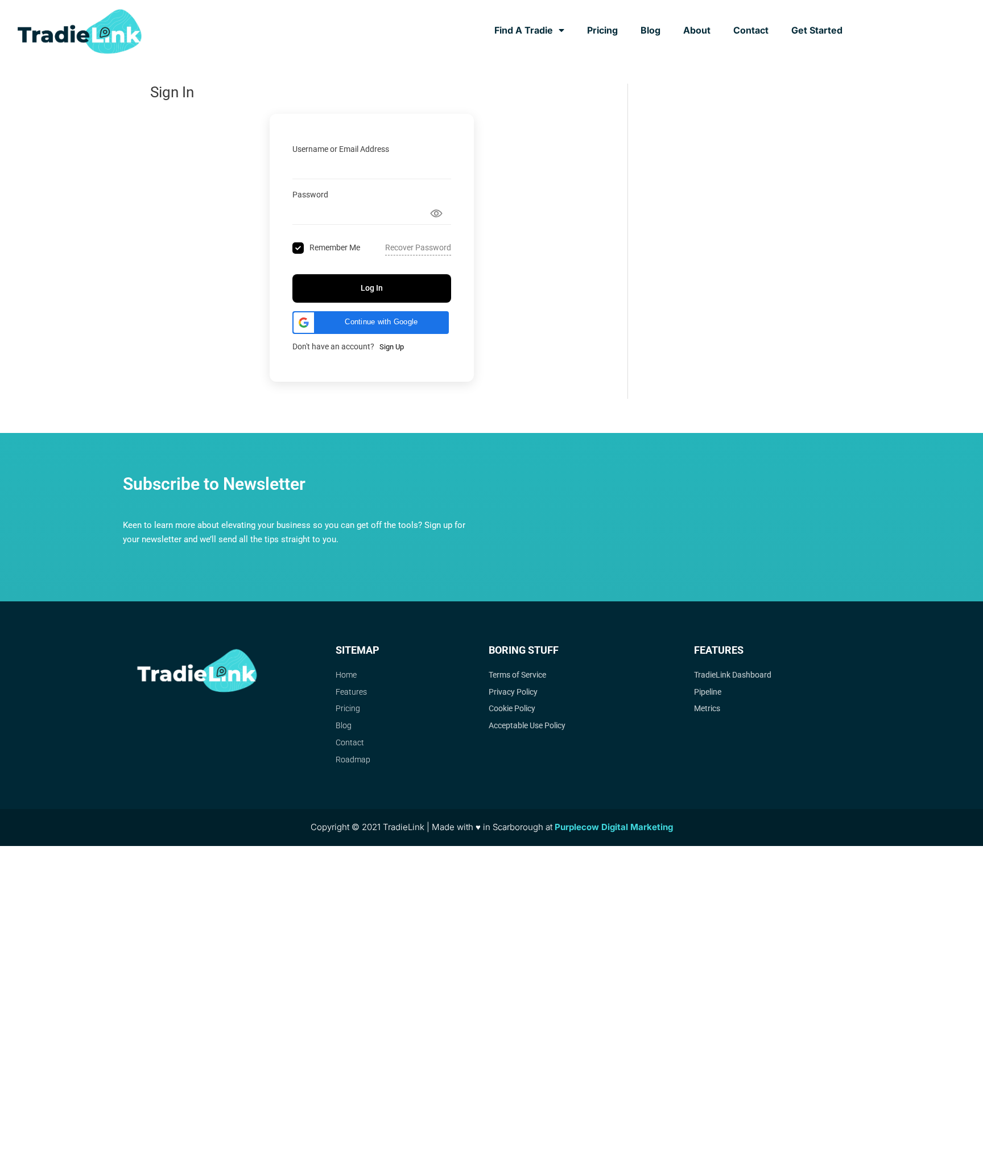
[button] (370, 322)
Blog (650, 30)
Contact (751, 30)
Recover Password (418, 247)
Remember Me (334, 247)
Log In (372, 287)
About (697, 30)
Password (310, 194)
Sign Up (391, 346)
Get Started (816, 30)
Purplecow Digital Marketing (614, 827)
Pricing (602, 30)
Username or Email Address (340, 149)
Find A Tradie (523, 30)
